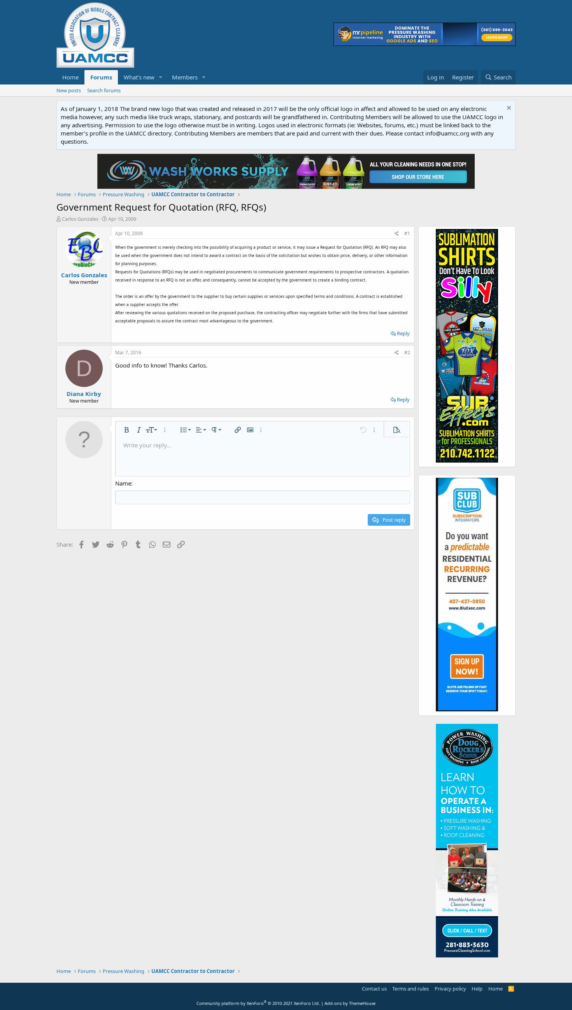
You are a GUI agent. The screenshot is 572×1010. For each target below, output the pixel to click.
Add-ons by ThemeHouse (350, 1003)
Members (185, 77)
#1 (407, 233)
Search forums (104, 90)
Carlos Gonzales (80, 218)
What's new (139, 77)
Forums (101, 77)
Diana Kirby (84, 394)
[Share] (397, 233)
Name (123, 483)
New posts (68, 90)
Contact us (374, 988)
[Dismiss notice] (508, 109)
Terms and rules (410, 988)
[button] (160, 77)
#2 (407, 352)
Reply (403, 333)
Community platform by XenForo (258, 1003)
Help (477, 988)
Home (70, 77)
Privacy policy (450, 988)
